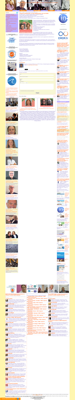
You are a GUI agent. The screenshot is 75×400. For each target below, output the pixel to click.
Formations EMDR (30, 10)
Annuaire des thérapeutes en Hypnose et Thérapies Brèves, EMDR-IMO (63, 198)
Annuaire (51, 10)
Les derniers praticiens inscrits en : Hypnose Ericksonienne (36, 295)
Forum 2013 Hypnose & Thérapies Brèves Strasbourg (38, 116)
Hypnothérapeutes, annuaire (61, 280)
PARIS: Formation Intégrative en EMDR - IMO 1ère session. (63, 72)
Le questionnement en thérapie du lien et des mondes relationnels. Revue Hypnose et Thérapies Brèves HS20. (63, 159)
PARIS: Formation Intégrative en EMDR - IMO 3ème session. (63, 94)
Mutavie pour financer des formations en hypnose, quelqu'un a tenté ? (63, 117)
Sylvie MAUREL (9, 353)
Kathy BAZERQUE (10, 357)
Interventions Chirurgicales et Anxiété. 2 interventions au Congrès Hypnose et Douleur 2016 (11, 167)
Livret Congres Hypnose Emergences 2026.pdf (62, 127)
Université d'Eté (38, 118)
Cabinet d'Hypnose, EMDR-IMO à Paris (67, 201)
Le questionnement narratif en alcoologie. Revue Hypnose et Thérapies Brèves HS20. (63, 150)
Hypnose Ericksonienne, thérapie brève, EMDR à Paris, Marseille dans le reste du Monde (63, 134)
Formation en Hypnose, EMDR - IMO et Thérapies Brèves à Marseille (67, 247)
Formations (23, 10)
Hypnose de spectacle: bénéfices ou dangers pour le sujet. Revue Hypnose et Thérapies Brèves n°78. (11, 94)
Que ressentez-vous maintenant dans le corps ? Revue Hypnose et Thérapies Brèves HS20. (63, 179)
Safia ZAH (8, 338)
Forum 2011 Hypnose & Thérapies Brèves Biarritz (34, 117)
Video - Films (8, 25)
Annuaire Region (9, 30)
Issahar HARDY (9, 298)
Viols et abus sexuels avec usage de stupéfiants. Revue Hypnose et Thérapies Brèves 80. (15, 377)
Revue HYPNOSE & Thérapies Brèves (37, 10)
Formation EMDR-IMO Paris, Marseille (9, 398)
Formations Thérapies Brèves (11, 28)
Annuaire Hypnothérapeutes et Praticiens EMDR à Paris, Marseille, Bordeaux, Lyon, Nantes (62, 282)
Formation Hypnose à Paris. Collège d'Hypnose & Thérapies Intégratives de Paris (12, 35)
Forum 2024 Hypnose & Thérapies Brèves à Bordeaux (29, 111)
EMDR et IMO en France (67, 223)
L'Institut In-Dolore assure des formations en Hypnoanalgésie (62, 236)
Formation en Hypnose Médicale (67, 239)
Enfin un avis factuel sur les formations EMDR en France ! (62, 112)
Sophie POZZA (9, 367)
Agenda (44, 10)
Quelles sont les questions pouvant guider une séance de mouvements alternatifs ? (62, 141)
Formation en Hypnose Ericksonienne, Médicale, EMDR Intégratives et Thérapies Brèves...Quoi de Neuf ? (38, 2)
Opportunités (8, 31)
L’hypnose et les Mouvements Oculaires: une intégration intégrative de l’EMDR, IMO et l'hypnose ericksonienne (28, 109)
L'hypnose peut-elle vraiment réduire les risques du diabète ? (62, 108)
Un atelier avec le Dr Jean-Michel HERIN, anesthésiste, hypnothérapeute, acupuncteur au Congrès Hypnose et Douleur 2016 (11, 210)
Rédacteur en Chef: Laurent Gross (37, 397)
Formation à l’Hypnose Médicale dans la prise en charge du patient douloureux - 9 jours (11, 108)
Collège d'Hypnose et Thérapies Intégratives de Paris (67, 215)
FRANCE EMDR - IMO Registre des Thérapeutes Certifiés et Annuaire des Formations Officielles (12, 47)
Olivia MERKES (52, 333)
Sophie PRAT (9, 343)
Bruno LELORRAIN (10, 312)
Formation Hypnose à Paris (63, 13)
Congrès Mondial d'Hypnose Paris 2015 (40, 115)
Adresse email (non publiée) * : (24, 76)
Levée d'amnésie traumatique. (12, 383)
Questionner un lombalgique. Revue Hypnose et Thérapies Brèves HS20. (62, 169)
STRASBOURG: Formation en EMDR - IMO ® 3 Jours (62, 66)
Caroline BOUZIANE (53, 302)
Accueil (9, 10)
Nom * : (21, 74)
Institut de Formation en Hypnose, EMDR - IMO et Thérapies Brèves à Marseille (62, 251)
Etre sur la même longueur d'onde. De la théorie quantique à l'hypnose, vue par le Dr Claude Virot (12, 254)
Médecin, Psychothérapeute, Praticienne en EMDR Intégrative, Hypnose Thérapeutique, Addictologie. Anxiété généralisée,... (59, 315)
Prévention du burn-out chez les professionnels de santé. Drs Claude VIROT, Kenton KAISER (12, 181)
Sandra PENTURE (9, 322)
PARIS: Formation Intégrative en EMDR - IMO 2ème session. (63, 79)
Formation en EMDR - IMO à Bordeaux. (13, 317)
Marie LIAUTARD (9, 308)
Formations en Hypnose (67, 254)
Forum (66, 10)
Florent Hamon (22, 62)
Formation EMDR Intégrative (63, 29)
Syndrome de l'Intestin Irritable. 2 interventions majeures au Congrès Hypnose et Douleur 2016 (11, 196)
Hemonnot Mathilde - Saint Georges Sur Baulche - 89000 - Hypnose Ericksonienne (37, 307)
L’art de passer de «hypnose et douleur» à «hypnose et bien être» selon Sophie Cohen (11, 240)
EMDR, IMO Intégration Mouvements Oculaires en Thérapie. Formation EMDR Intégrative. (15, 294)
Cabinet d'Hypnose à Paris (61, 264)
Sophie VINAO (9, 327)
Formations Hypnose (10, 14)
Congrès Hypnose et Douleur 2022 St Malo (33, 112)
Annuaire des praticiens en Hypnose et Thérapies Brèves (67, 194)
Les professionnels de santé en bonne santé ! (46, 108)
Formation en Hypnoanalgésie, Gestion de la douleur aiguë (11, 122)
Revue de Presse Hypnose (11, 29)
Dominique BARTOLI (10, 333)
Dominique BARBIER (10, 372)
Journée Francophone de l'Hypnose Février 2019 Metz (37, 113)
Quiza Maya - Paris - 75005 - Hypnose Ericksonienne (38, 332)
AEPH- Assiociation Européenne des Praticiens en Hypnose (34, 119)
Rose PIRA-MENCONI (10, 362)
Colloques (8, 22)
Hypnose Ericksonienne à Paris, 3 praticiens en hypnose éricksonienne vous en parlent (63, 273)
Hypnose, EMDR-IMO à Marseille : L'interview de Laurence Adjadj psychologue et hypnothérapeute (12, 225)
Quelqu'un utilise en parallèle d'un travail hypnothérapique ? (63, 103)
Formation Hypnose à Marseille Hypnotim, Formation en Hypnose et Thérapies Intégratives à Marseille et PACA (12, 74)
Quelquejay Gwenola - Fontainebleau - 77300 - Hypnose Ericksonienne (36, 330)
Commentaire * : (22, 81)
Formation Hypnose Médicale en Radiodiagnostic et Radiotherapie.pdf (63, 130)
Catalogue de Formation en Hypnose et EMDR (67, 209)
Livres (58, 10)
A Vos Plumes (8, 26)
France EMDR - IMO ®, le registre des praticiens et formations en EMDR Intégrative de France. (58, 294)
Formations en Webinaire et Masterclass (11, 16)
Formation (58, 128)
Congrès (16, 10)
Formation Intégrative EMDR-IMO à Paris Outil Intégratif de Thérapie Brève (12, 60)
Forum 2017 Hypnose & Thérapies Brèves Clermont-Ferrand (40, 114)
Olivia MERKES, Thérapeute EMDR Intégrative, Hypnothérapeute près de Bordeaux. (12, 92)
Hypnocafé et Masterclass (11, 23)
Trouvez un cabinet (42, 396)
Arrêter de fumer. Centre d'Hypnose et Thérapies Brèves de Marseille (11, 269)
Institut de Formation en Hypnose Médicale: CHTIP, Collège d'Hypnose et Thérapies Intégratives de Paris (62, 219)
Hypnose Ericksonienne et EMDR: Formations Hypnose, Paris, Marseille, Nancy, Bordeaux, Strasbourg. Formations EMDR (62, 105)
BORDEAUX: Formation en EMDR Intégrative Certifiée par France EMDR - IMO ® (62, 51)
